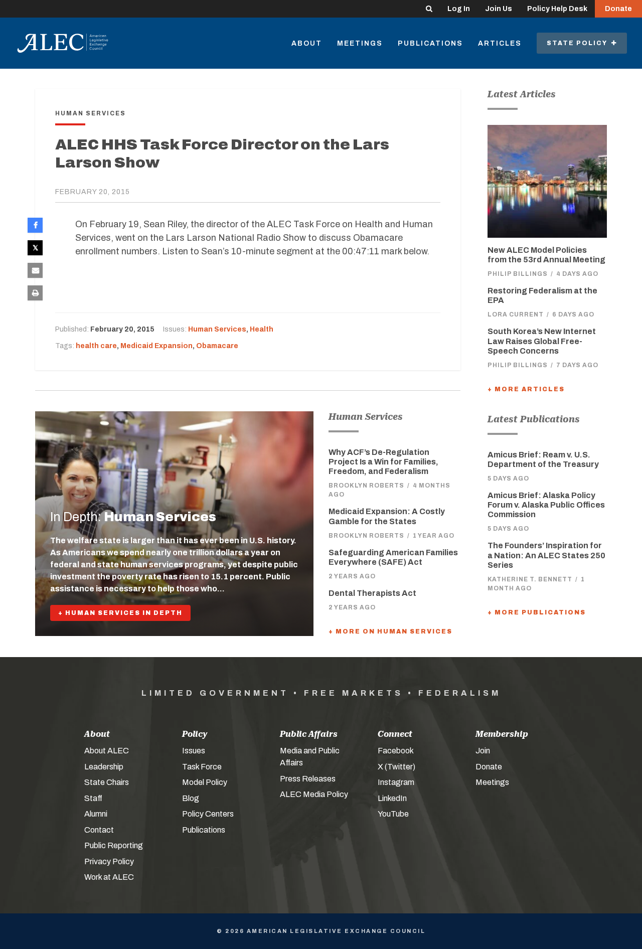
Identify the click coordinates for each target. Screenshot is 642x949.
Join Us (498, 9)
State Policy (579, 43)
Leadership (103, 766)
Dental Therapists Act (372, 593)
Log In (458, 9)
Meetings (360, 43)
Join (482, 750)
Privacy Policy (109, 861)
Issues (193, 750)
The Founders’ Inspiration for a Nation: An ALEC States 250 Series (546, 555)
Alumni (95, 814)
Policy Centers (208, 814)
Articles (500, 43)
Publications (430, 43)
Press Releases (308, 778)
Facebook (396, 750)
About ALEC (106, 750)
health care (96, 346)
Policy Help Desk (557, 9)
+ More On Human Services (390, 631)
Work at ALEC (109, 877)
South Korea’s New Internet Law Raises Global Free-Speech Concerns (542, 341)
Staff (93, 798)
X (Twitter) (396, 766)
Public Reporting (113, 845)
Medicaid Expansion (156, 346)
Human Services (217, 329)
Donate (618, 9)
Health (261, 329)
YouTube (393, 814)
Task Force (202, 766)
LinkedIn (392, 798)
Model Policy (204, 782)
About (306, 43)
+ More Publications (537, 612)
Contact (99, 830)
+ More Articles (526, 389)
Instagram (396, 782)
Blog (190, 798)
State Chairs (106, 782)
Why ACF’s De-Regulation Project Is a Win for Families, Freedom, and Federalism (383, 462)
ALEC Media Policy (314, 794)
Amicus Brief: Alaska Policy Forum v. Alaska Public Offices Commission (546, 505)
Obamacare (217, 346)
